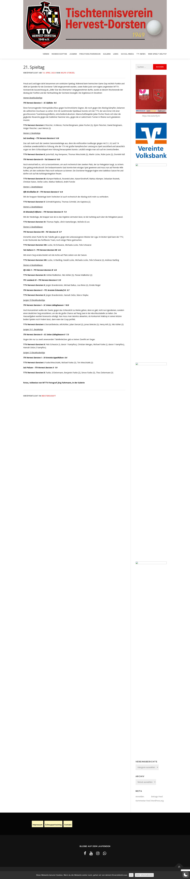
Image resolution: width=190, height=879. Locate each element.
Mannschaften (59, 54)
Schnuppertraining (53, 825)
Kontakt (67, 825)
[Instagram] (98, 853)
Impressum (37, 825)
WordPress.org (157, 800)
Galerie (107, 54)
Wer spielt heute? (157, 54)
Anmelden (140, 796)
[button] (186, 875)
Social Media (127, 54)
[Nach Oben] (179, 867)
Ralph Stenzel (68, 73)
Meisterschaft (49, 396)
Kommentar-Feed (143, 800)
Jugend (73, 54)
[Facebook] (85, 853)
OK (131, 875)
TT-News (141, 54)
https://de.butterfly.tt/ (151, 116)
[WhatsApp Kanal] (104, 853)
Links (115, 54)
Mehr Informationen (144, 875)
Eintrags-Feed (157, 796)
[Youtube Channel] (91, 853)
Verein (46, 54)
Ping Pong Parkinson (90, 54)
